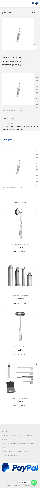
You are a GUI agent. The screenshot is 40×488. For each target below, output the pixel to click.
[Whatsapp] (34, 482)
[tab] (20, 139)
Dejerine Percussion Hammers (20, 347)
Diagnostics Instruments (16, 126)
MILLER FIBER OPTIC (20, 398)
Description (7, 139)
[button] (8, 118)
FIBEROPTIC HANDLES (20, 295)
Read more (21, 247)
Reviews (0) (8, 145)
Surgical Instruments (16, 129)
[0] (31, 3)
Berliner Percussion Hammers (20, 244)
